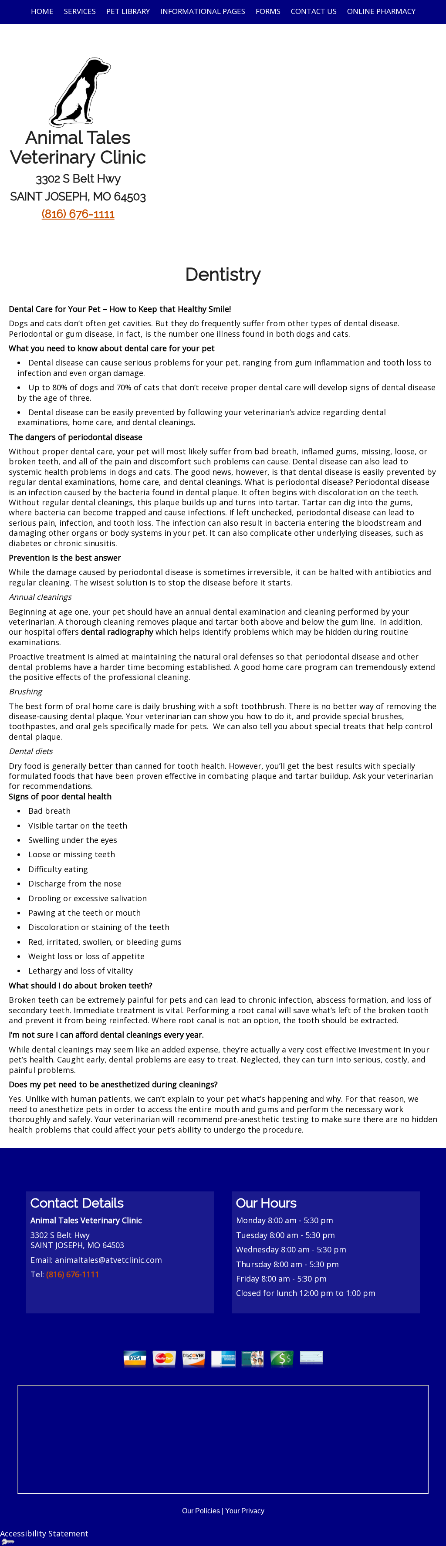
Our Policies (201, 1511)
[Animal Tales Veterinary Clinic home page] (78, 91)
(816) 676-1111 (78, 213)
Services (80, 11)
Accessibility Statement (44, 1533)
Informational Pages (202, 11)
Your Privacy (244, 1511)
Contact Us (314, 11)
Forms (268, 11)
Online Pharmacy (381, 11)
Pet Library (128, 11)
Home (42, 11)
